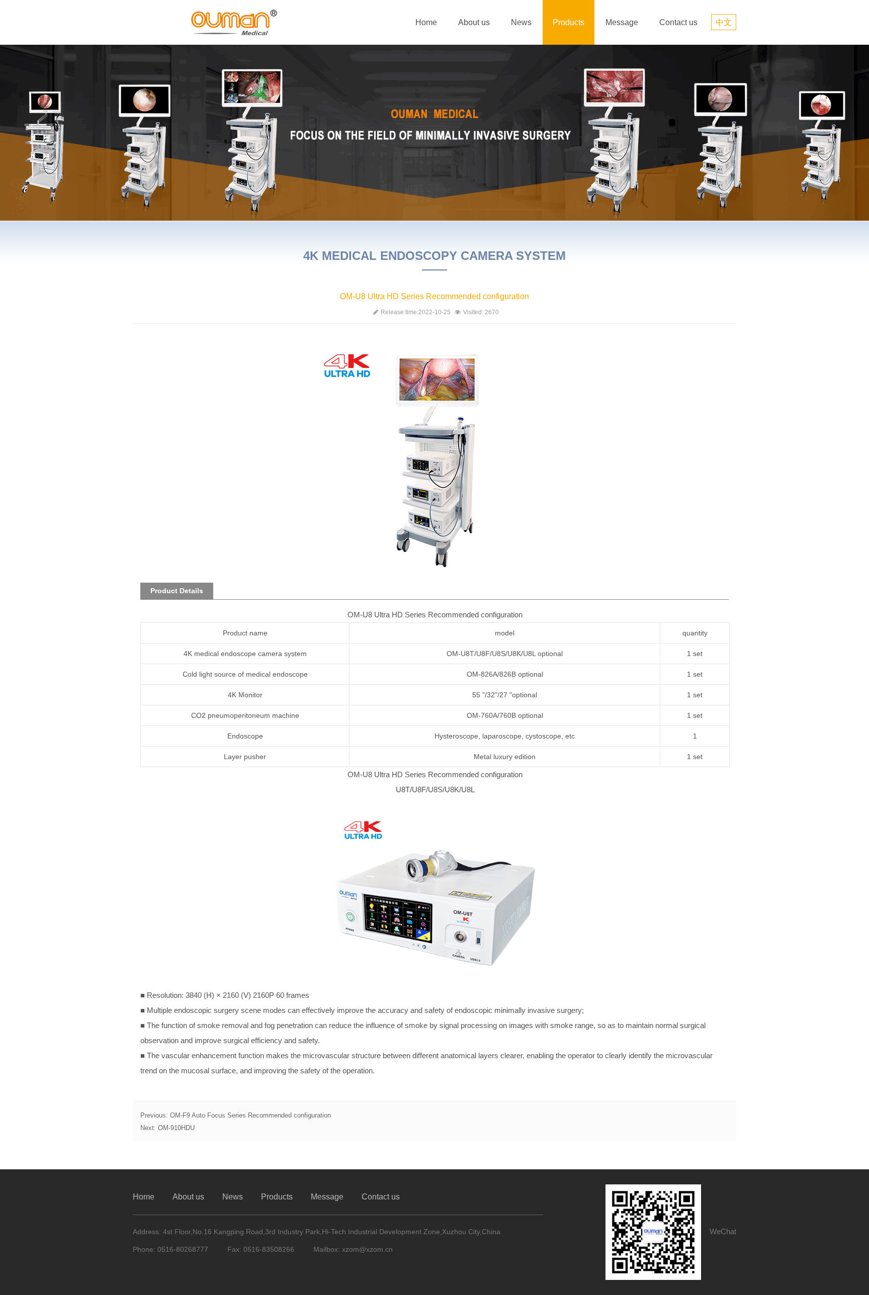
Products (568, 22)
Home (426, 22)
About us (474, 22)
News (521, 22)
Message (621, 22)
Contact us (678, 22)
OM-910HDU (176, 1128)
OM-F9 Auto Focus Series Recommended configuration (250, 1115)
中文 (724, 22)
